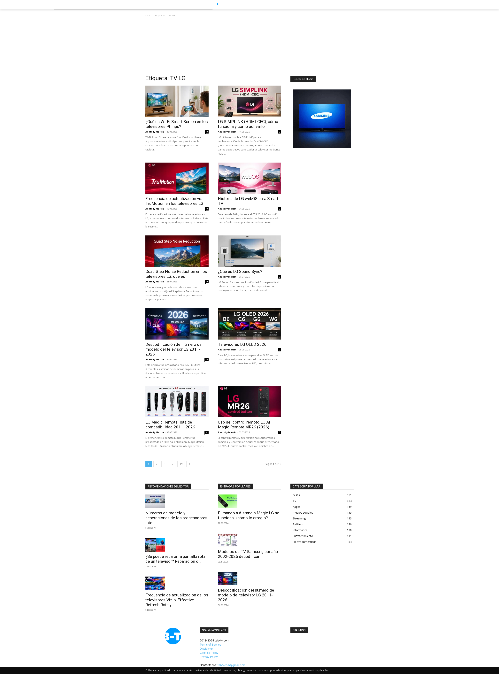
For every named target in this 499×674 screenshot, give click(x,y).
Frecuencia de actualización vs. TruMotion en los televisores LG (174, 201)
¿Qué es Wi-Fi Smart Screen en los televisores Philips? (176, 124)
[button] (361, 4)
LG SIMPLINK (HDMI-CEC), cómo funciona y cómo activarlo (248, 124)
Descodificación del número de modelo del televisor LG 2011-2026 (173, 349)
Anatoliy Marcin (154, 131)
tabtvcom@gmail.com (231, 665)
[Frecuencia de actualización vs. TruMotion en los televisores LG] (177, 178)
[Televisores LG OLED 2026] (249, 324)
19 (181, 464)
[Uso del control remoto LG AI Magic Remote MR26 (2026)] (249, 401)
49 (206, 359)
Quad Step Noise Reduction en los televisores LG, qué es (176, 274)
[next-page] (189, 464)
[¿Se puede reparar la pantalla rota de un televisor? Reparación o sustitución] (177, 545)
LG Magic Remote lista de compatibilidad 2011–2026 (170, 424)
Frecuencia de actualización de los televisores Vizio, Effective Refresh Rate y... (176, 600)
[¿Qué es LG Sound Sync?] (249, 251)
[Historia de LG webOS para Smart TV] (249, 178)
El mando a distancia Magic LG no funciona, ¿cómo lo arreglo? (248, 515)
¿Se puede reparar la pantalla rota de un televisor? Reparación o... (175, 559)
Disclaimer (206, 648)
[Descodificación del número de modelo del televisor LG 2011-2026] (177, 324)
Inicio (148, 15)
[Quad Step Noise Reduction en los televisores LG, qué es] (177, 251)
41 (206, 432)
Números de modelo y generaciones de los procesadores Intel (176, 518)
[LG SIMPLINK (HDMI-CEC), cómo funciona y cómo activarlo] (249, 101)
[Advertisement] (249, 47)
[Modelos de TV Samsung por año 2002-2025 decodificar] (249, 540)
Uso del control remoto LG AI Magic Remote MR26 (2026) (244, 424)
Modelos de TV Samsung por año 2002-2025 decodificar (248, 554)
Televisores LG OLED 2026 (242, 344)
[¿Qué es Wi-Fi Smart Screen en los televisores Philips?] (177, 101)
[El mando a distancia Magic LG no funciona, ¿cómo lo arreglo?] (249, 501)
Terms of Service (210, 644)
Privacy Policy (209, 656)
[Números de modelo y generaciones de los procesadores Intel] (177, 501)
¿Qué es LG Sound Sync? (240, 271)
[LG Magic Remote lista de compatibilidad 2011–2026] (177, 401)
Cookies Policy (209, 652)
